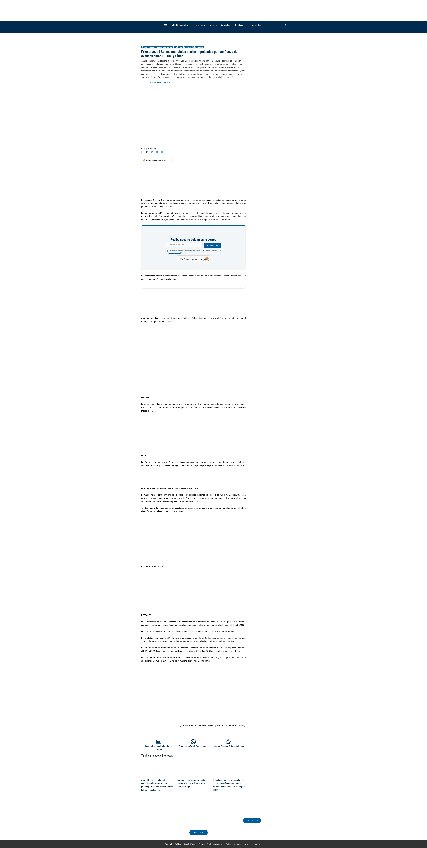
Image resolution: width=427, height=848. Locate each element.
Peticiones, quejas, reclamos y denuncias (244, 844)
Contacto (169, 844)
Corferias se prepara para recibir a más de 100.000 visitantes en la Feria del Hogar (192, 783)
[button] (182, 25)
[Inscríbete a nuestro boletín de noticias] (158, 741)
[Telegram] (162, 152)
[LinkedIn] (152, 152)
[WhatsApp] (142, 152)
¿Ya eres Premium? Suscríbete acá (228, 746)
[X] (147, 152)
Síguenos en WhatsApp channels (193, 746)
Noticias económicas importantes (157, 47)
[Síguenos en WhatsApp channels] (193, 741)
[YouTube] (166, 822)
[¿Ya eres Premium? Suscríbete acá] (228, 741)
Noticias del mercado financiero (189, 47)
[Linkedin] (153, 822)
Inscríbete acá (252, 820)
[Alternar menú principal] (165, 25)
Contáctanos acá (198, 832)
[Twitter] (149, 822)
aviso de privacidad (175, 253)
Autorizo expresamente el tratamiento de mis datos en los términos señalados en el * (195, 252)
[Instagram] (157, 822)
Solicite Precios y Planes (194, 844)
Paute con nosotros (215, 844)
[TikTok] (161, 822)
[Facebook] (157, 152)
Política (178, 844)
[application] (190, 25)
